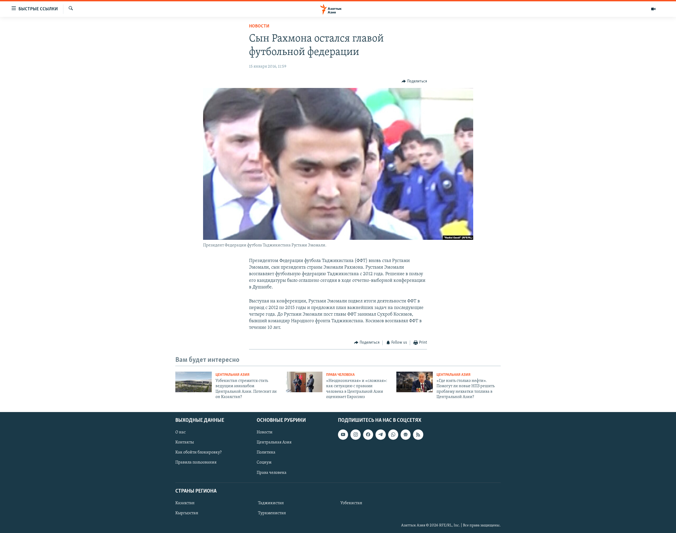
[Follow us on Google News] (406, 434)
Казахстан (185, 503)
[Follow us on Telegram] (380, 434)
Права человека (340, 375)
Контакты (184, 442)
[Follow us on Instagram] (355, 434)
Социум (264, 462)
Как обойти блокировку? (198, 452)
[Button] (414, 81)
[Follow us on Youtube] (343, 434)
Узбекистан (351, 503)
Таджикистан (271, 503)
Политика (266, 452)
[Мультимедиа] (653, 9)
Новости (259, 26)
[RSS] (418, 434)
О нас (180, 432)
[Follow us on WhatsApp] (393, 434)
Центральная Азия (232, 375)
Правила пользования (196, 462)
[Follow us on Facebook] (368, 434)
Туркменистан (272, 513)
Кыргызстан (186, 513)
